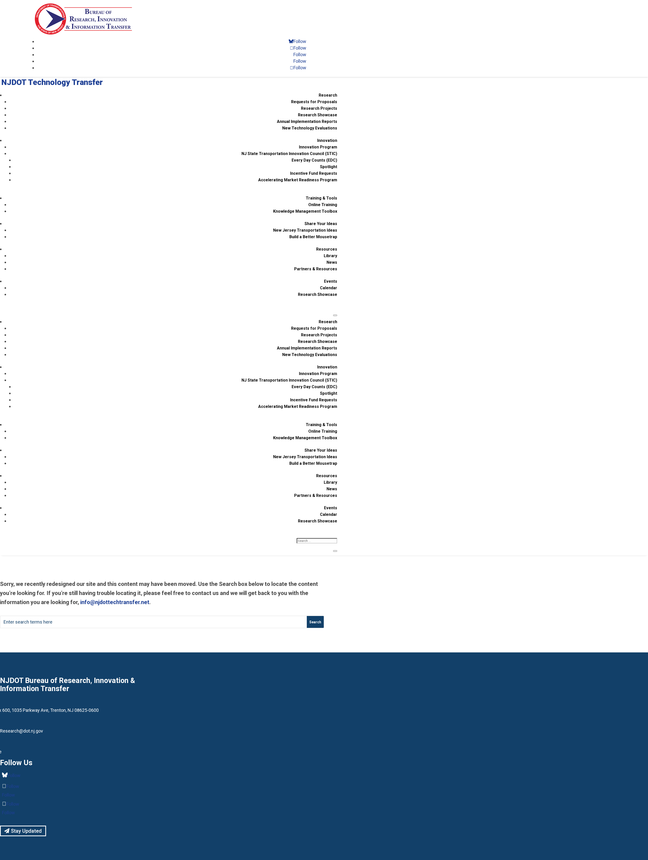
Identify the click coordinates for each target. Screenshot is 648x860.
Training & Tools (321, 198)
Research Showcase (317, 115)
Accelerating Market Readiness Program (297, 180)
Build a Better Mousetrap (313, 236)
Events (330, 281)
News (332, 262)
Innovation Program (318, 147)
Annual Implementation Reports (307, 121)
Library (330, 255)
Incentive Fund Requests (313, 173)
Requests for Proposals (314, 101)
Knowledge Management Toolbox (305, 211)
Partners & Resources (315, 269)
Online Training (322, 204)
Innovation (327, 140)
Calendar (328, 287)
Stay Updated (26, 831)
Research (328, 95)
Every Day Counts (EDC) (314, 160)
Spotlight (328, 166)
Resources (326, 249)
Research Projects (319, 108)
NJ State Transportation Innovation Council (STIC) (289, 153)
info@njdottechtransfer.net (114, 602)
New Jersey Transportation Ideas (305, 230)
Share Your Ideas (321, 223)
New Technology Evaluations (309, 128)
